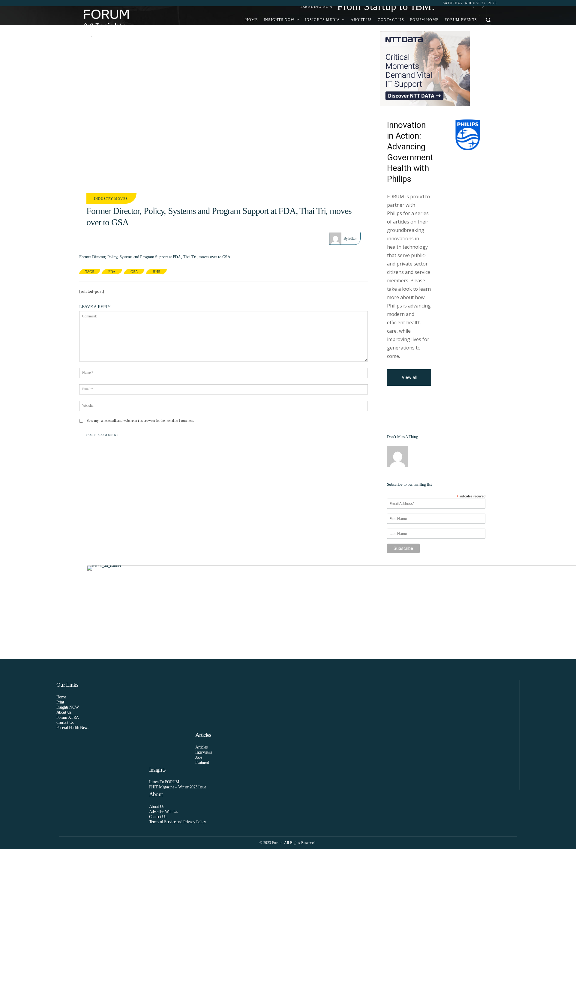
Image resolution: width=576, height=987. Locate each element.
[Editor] (336, 238)
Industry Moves (111, 198)
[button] (488, 20)
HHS (156, 272)
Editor (352, 238)
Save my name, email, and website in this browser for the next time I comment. (140, 420)
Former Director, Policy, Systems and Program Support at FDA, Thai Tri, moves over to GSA (154, 257)
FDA (112, 272)
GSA (134, 272)
